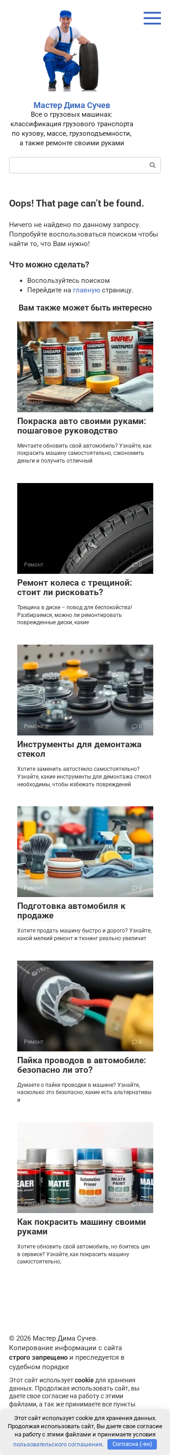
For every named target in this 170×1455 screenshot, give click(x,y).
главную (86, 290)
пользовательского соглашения (57, 1443)
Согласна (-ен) (132, 1443)
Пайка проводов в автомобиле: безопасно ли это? (81, 1065)
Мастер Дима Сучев (72, 105)
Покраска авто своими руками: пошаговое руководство (81, 426)
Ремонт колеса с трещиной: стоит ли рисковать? (74, 587)
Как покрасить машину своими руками (81, 1227)
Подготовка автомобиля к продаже (71, 911)
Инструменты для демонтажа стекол (79, 749)
